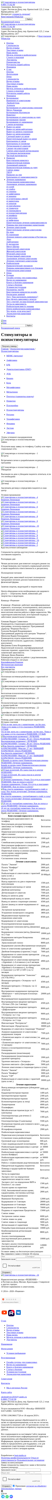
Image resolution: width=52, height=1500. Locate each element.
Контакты (10, 316)
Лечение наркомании (16, 179)
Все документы (8, 667)
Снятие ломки (12, 170)
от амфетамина (13, 194)
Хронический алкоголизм (18, 249)
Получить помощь (9, 346)
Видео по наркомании (16, 280)
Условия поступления (16, 287)
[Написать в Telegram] (3, 1498)
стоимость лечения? (21, 14)
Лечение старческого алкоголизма (21, 261)
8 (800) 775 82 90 (8, 1399)
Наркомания (6, 1344)
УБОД (9, 172)
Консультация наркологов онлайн (21, 292)
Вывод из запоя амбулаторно (19, 129)
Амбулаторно (12, 242)
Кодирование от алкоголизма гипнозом (24, 108)
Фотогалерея (12, 74)
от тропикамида (13, 210)
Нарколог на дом (14, 175)
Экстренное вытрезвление (18, 153)
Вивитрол (10, 115)
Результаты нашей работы (18, 64)
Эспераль (10, 105)
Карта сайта (6, 1392)
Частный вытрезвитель (16, 155)
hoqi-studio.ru (20, 1455)
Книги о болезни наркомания (19, 282)
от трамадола (12, 208)
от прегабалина (13, 206)
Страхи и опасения (15, 57)
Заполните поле (8, 1259)
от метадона (11, 218)
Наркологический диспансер (19, 266)
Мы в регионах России (16, 1388)
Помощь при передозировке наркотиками (25, 225)
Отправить (6, 1486)
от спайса (10, 189)
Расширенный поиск (10, 22)
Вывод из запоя (13, 127)
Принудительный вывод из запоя (21, 139)
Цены (9, 76)
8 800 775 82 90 (8, 4)
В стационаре (12, 234)
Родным (10, 275)
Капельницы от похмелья (18, 143)
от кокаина (11, 196)
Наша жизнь (12, 52)
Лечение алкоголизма (16, 227)
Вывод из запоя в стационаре (19, 131)
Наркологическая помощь (18, 163)
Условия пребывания (15, 1353)
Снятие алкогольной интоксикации (22, 151)
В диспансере (12, 244)
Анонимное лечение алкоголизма (21, 258)
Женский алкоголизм (16, 251)
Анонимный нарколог (16, 165)
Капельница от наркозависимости (21, 177)
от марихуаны (12, 201)
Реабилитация (12, 263)
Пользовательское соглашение (30, 1460)
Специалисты (12, 45)
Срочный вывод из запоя (17, 136)
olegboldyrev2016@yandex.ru (14, 1397)
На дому (10, 232)
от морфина (11, 215)
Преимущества (13, 62)
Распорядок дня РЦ (15, 290)
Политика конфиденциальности (15, 1458)
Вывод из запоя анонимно (18, 134)
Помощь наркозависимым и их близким (24, 268)
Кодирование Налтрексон (18, 112)
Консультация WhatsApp (12, 16)
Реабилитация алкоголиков (18, 270)
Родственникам (8, 1358)
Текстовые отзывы (14, 50)
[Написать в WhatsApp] (7, 1498)
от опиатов (11, 203)
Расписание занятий (15, 294)
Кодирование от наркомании (19, 122)
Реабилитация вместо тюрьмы (20, 306)
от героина (11, 191)
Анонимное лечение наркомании (21, 184)
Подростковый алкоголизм (18, 256)
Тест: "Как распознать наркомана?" (22, 297)
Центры (10, 43)
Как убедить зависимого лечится (21, 299)
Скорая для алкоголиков (17, 148)
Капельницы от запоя (16, 141)
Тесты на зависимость (16, 304)
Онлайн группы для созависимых (21, 278)
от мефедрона (12, 220)
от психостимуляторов (16, 213)
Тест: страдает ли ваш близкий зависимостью (27, 301)
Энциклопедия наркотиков (18, 313)
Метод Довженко (14, 110)
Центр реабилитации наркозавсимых (23, 309)
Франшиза (11, 67)
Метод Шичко (12, 246)
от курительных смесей (17, 199)
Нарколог (10, 158)
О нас (9, 69)
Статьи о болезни (14, 285)
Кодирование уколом (16, 120)
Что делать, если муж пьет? (18, 311)
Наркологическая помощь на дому (22, 167)
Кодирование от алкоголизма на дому (23, 117)
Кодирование (12, 98)
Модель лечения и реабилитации (21, 55)
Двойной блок (12, 103)
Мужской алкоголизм (16, 254)
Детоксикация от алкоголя (18, 146)
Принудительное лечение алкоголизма (23, 230)
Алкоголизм (6, 1379)
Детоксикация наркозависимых (20, 182)
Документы (11, 60)
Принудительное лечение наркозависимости (26, 222)
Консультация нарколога (17, 160)
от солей (10, 187)
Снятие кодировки (14, 124)
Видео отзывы (12, 48)
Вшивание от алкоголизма (18, 100)
